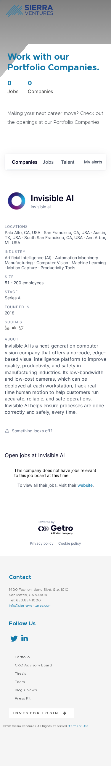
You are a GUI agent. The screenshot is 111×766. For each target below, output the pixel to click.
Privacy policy (42, 543)
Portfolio (22, 657)
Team (20, 682)
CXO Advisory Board (33, 665)
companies (25, 162)
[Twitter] (14, 638)
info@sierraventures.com (30, 605)
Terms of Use (78, 726)
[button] (38, 713)
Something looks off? (32, 430)
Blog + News (26, 690)
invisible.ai (41, 206)
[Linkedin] (24, 638)
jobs (48, 162)
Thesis (20, 673)
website (85, 485)
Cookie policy (69, 543)
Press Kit (22, 698)
